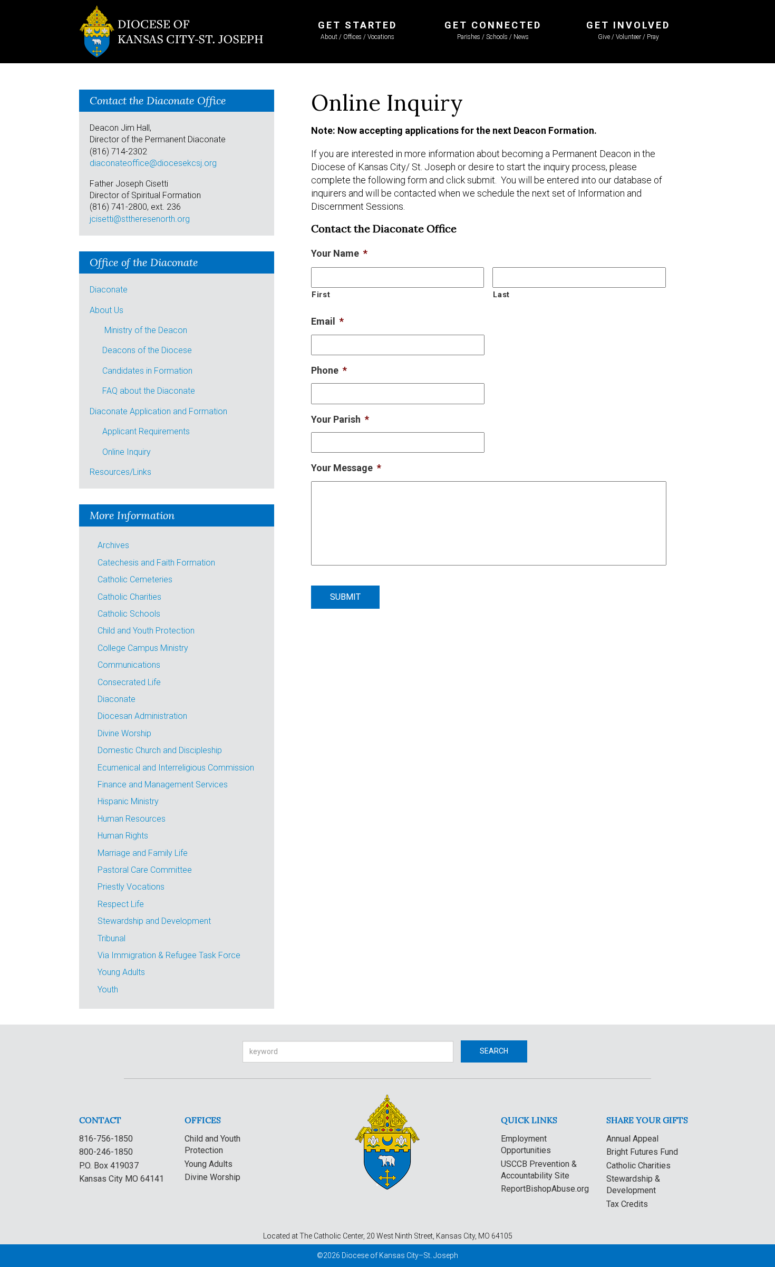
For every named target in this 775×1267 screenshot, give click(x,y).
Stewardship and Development (154, 921)
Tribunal (111, 938)
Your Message (346, 467)
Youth (108, 990)
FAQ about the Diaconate (148, 391)
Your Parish (340, 419)
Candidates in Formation (147, 371)
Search (494, 1051)
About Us (106, 310)
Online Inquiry (126, 452)
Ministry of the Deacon (145, 330)
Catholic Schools (129, 614)
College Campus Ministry (143, 648)
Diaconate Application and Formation (158, 411)
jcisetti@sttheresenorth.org (140, 219)
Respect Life (121, 904)
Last (501, 294)
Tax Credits (627, 1204)
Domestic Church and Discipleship (160, 750)
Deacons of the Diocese (147, 350)
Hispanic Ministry (128, 801)
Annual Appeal (632, 1139)
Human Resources (132, 819)
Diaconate (109, 290)
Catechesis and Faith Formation (156, 563)
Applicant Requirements (146, 431)
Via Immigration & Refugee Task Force (169, 955)
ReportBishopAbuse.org (545, 1189)
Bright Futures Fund (642, 1152)
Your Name (339, 253)
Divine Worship (124, 733)
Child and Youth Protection (146, 631)
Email (327, 321)
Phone (329, 370)
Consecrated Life (129, 682)
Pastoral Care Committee (145, 870)
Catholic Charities (129, 597)
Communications (129, 665)
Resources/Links (120, 472)
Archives (113, 545)
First (321, 294)
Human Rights (123, 836)
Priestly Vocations (131, 887)
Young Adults (121, 972)
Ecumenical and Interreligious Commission (176, 768)
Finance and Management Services (163, 784)
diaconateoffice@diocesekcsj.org (153, 163)
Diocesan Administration (142, 716)
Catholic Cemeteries (135, 579)
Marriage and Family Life (143, 853)
